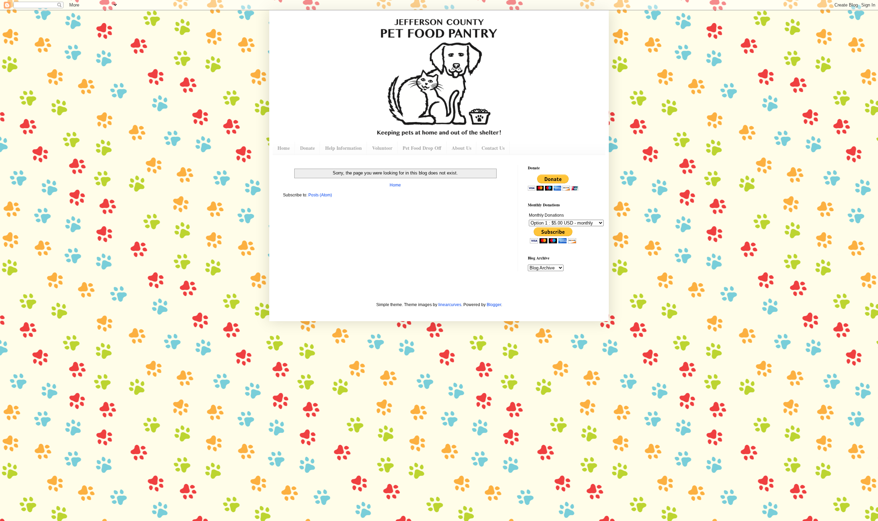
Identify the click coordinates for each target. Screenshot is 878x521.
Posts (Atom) (320, 195)
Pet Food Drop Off (422, 148)
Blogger (494, 304)
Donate (307, 148)
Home (283, 148)
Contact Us (493, 148)
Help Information (343, 148)
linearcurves (449, 304)
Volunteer (382, 148)
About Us (461, 148)
